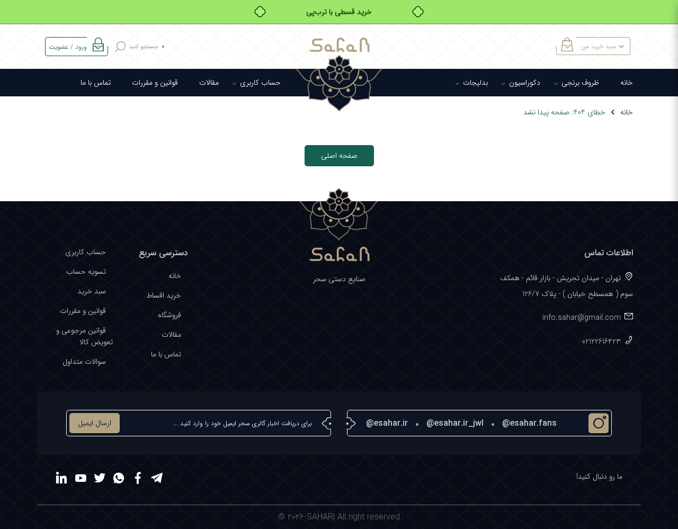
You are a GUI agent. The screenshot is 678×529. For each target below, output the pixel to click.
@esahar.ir (387, 423)
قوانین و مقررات (155, 82)
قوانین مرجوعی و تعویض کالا (84, 336)
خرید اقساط (163, 295)
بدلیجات (475, 82)
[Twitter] (99, 480)
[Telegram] (157, 480)
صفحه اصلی (339, 156)
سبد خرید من (598, 46)
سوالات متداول (84, 361)
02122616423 (601, 341)
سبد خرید (91, 291)
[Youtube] (80, 480)
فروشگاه (169, 315)
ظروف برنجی (580, 82)
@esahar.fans (529, 423)
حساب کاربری (260, 82)
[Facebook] (138, 480)
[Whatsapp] (118, 480)
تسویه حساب (86, 271)
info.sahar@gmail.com (581, 318)
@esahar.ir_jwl (455, 423)
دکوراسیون (524, 82)
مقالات (209, 82)
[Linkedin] (61, 480)
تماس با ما (96, 82)
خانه (626, 82)
